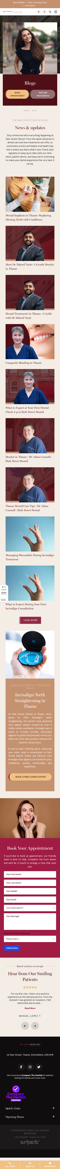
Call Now (10, 1166)
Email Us (30, 1166)
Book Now (50, 1166)
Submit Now (12, 948)
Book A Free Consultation (30, 777)
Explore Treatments (42, 94)
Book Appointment (17, 94)
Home (26, 110)
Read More (30, 1008)
